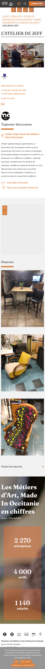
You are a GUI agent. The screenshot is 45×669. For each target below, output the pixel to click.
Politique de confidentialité (23, 665)
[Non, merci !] (42, 658)
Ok (16, 662)
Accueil (5, 16)
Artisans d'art (16, 16)
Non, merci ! (26, 662)
